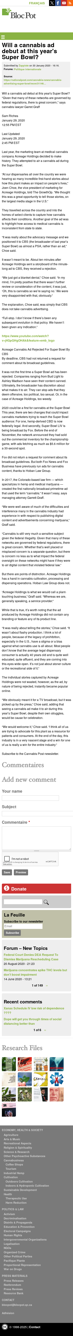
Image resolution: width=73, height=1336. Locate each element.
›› (47, 985)
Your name (12, 791)
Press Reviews (13, 1289)
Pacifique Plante (14, 1260)
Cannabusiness (14, 1160)
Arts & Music (12, 1139)
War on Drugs (13, 1269)
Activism (9, 1214)
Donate (18, 888)
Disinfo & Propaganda (18, 1222)
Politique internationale (27, 69)
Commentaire (16, 822)
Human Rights (13, 1235)
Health (8, 1194)
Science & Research (17, 1152)
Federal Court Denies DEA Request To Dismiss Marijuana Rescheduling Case (31, 956)
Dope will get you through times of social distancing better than (32, 1021)
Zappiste (24, 65)
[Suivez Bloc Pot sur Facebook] (58, 5)
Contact (34, 1327)
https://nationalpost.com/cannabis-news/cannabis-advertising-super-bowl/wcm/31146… (33, 81)
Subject (9, 806)
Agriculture (11, 1135)
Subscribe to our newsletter (23, 921)
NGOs (7, 1248)
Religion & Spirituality (18, 1147)
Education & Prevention (19, 1227)
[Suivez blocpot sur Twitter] (52, 5)
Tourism (11, 1169)
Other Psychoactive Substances (24, 1156)
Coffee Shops (14, 1164)
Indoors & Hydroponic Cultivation (27, 1185)
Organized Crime (14, 1252)
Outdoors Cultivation (19, 1181)
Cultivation (11, 1177)
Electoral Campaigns (17, 1231)
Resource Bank (13, 1293)
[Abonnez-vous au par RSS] (70, 5)
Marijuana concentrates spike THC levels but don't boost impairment (35, 972)
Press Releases (14, 1280)
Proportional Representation (22, 1265)
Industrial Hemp (14, 1173)
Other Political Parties (18, 1256)
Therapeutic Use (16, 1198)
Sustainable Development (20, 1190)
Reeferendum (12, 1285)
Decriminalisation (15, 1218)
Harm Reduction (16, 1202)
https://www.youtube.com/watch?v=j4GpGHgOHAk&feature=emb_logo (28, 338)
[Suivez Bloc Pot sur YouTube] (64, 5)
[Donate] (6, 890)
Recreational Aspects (17, 1143)
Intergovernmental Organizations (25, 1239)
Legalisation (12, 1244)
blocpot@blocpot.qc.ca (17, 1305)
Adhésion (8, 1313)
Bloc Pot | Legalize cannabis (19, 12)
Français (37, 3)
